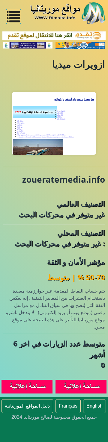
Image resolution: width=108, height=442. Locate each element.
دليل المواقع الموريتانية (27, 405)
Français (68, 405)
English (94, 405)
